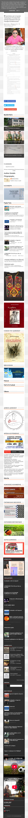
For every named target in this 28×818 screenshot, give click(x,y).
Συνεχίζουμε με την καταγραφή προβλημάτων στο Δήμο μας (11, 593)
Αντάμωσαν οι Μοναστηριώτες (16, 598)
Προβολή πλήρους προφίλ (15, 180)
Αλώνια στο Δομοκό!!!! (14, 720)
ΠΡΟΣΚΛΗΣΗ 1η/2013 (9, 627)
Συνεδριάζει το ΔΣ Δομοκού (15, 610)
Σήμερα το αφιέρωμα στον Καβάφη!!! (12, 750)
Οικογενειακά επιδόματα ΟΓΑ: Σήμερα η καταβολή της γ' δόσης (17, 655)
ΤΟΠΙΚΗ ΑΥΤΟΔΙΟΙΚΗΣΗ (8, 26)
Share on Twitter (10, 105)
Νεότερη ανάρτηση (8, 169)
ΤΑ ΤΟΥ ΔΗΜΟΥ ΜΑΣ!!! (9, 605)
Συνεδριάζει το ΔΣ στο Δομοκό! (11, 580)
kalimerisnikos (15, 178)
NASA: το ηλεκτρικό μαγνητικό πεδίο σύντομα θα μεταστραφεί (16, 617)
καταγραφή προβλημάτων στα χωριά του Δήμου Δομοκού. (16, 633)
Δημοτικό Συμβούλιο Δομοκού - (16, 693)
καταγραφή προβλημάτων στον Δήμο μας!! (14, 639)
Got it (18, 10)
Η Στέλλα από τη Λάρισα (9, 745)
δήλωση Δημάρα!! (14, 673)
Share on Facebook (11, 101)
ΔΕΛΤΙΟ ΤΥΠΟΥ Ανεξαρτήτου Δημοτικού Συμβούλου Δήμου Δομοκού (13, 727)
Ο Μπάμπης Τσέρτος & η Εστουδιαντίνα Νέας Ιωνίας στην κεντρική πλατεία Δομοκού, (13, 714)
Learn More (12, 10)
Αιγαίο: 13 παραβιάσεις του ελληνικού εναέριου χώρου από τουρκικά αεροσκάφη (14, 473)
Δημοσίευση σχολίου (10, 166)
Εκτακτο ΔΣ (12, 706)
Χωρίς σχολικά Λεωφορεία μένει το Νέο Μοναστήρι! (16, 740)
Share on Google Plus (11, 109)
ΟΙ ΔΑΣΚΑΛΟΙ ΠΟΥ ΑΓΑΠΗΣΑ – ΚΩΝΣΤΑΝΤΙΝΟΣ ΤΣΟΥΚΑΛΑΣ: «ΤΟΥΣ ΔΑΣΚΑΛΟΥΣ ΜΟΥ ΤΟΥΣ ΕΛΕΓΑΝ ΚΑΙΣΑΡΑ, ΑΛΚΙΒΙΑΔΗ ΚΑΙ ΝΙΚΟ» (13, 461)
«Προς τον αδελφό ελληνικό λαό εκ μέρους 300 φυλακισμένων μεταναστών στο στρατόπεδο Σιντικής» (14, 470)
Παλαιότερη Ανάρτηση (19, 169)
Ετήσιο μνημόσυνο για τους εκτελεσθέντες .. (16, 668)
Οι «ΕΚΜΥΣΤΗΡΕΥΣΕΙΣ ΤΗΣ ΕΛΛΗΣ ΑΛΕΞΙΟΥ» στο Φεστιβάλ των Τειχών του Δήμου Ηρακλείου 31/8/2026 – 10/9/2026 (14, 455)
